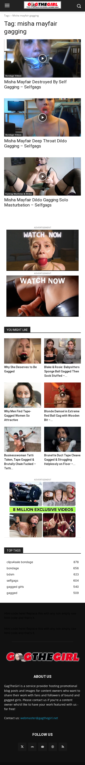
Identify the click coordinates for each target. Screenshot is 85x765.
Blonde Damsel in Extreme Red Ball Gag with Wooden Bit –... (61, 416)
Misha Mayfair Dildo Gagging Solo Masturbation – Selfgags (36, 202)
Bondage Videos (13, 75)
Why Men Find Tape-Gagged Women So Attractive (17, 416)
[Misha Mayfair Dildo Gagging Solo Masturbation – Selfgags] (42, 176)
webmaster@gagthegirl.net (39, 718)
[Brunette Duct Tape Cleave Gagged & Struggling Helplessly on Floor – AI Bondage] (62, 439)
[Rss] (63, 747)
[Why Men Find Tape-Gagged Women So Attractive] (22, 395)
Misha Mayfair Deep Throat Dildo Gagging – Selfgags (35, 143)
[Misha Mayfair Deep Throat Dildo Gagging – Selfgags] (42, 117)
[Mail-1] (42, 747)
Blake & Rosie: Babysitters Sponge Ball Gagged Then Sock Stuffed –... (62, 371)
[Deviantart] (32, 747)
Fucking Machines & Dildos (18, 193)
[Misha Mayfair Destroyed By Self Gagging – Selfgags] (42, 58)
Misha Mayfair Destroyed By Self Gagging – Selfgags (35, 84)
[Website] (53, 747)
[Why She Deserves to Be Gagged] (22, 351)
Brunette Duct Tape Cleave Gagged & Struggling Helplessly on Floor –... (62, 460)
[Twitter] (22, 747)
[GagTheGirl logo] (42, 657)
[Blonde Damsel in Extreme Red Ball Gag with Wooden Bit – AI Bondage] (62, 395)
